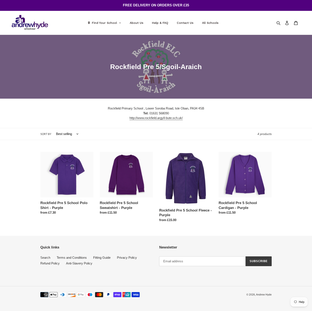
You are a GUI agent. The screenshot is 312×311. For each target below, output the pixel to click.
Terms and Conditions (72, 257)
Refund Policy (50, 263)
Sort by (45, 134)
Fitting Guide (102, 257)
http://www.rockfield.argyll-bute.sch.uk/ (156, 118)
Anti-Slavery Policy (79, 263)
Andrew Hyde (264, 294)
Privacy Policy (127, 257)
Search (45, 257)
